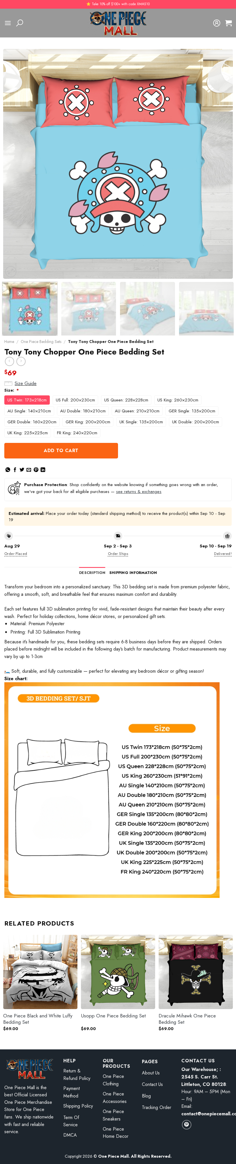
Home (9, 341)
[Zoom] (10, 271)
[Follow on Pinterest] (186, 1124)
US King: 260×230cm (177, 400)
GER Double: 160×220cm (31, 422)
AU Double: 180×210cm (83, 411)
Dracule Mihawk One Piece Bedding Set (187, 1019)
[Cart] (228, 23)
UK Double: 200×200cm (195, 422)
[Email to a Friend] (28, 470)
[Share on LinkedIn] (43, 470)
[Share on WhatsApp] (7, 470)
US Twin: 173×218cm (27, 400)
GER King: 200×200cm (88, 422)
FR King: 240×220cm (77, 433)
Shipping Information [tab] (133, 572)
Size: (11, 390)
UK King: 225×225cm (27, 433)
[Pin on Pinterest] (36, 470)
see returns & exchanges (138, 491)
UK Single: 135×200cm (141, 422)
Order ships (118, 553)
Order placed (15, 553)
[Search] (19, 23)
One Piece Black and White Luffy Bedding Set (37, 1019)
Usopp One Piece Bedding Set (113, 1016)
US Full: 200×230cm (75, 400)
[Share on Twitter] (22, 470)
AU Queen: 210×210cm (137, 411)
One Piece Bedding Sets (41, 341)
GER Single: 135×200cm (192, 411)
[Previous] (15, 164)
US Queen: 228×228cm (126, 400)
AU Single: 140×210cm (29, 411)
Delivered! (223, 553)
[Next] (221, 164)
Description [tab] (92, 572)
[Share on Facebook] (15, 470)
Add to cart (61, 450)
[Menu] (7, 23)
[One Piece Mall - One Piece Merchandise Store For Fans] (118, 23)
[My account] (216, 23)
